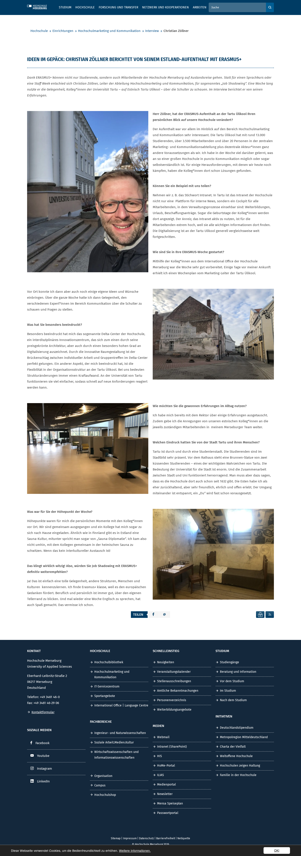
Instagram (44, 769)
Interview (152, 31)
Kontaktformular (43, 712)
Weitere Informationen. (135, 850)
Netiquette (183, 838)
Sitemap (116, 838)
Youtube (43, 756)
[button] (153, 614)
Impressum (130, 838)
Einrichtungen (62, 31)
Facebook (42, 743)
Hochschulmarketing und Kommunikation (109, 31)
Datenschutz (146, 838)
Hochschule (39, 31)
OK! (276, 850)
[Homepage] (40, 6)
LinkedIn (43, 781)
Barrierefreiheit (165, 838)
